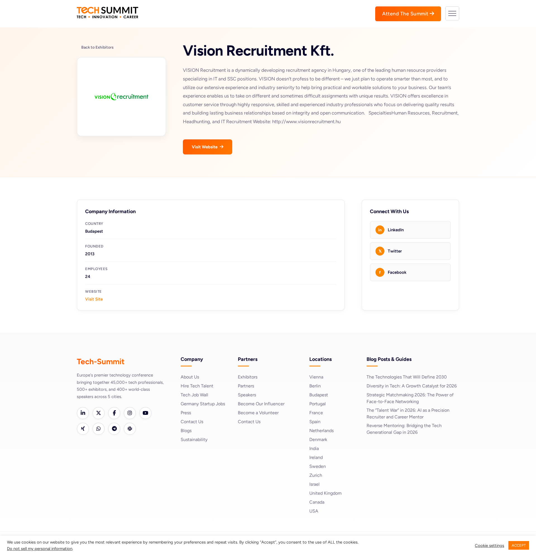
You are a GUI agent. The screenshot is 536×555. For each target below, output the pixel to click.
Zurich (315, 475)
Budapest (318, 394)
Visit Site (94, 299)
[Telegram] (114, 429)
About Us (190, 377)
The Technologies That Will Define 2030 (407, 377)
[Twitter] (98, 413)
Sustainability (194, 439)
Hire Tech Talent (197, 386)
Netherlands (321, 430)
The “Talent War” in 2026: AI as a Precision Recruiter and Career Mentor (408, 414)
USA (313, 511)
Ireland (316, 457)
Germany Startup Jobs (203, 403)
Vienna (316, 377)
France (316, 412)
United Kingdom (325, 493)
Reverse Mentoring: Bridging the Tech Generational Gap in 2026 (404, 429)
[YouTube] (145, 413)
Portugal (317, 403)
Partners (246, 386)
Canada (316, 502)
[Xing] (83, 429)
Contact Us (192, 421)
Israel (314, 484)
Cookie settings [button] (489, 545)
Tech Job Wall (194, 394)
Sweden (317, 466)
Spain (314, 421)
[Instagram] (130, 413)
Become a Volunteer (258, 412)
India (314, 448)
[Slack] (130, 429)
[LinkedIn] (83, 413)
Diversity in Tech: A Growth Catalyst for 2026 (412, 386)
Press (186, 412)
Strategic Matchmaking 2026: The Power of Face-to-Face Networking (410, 398)
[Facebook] (114, 413)
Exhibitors (247, 377)
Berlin (315, 386)
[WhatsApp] (98, 429)
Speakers (247, 394)
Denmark (318, 439)
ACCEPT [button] (519, 545)
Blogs (186, 430)
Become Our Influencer (261, 403)
